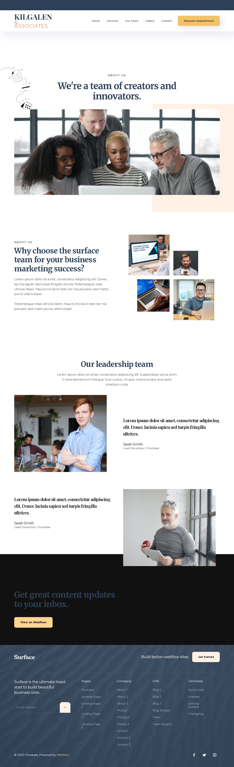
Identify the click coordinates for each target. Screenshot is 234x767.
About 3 (122, 703)
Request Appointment (199, 20)
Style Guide (196, 690)
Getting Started (193, 705)
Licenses (194, 696)
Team (156, 717)
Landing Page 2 (90, 705)
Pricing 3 (123, 724)
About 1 (122, 690)
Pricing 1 (122, 710)
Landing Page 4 (90, 726)
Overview (87, 690)
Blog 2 (157, 696)
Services (112, 20)
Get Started (206, 657)
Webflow (63, 755)
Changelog (196, 713)
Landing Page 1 (91, 696)
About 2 (122, 696)
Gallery (150, 20)
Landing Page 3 (90, 715)
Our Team (131, 20)
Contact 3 (123, 744)
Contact (166, 20)
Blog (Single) (161, 710)
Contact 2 (123, 737)
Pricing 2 (123, 717)
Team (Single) (162, 724)
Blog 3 (157, 703)
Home (96, 20)
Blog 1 (157, 690)
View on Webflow (33, 622)
